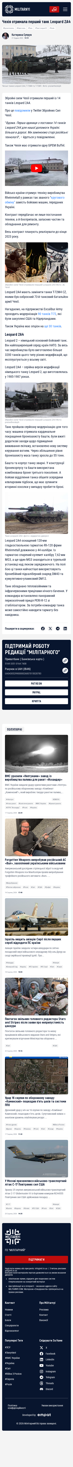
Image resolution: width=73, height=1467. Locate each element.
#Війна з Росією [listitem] (13, 1373)
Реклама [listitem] (44, 1309)
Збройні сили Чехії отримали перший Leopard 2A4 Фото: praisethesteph (33, 421)
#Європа (17, 1129)
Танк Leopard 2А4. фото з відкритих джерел (27, 536)
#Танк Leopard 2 (41, 28)
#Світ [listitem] (8, 1368)
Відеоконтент (12, 1330)
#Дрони (9, 1129)
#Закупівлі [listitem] (10, 1352)
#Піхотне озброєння (13, 887)
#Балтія (9, 1208)
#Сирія (59, 967)
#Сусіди (51, 1129)
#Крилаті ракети (55, 803)
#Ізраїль (23, 967)
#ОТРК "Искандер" (13, 807)
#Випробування (11, 883)
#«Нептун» (9, 799)
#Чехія (52, 28)
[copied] (65, 660)
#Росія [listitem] (8, 1384)
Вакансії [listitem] (43, 1320)
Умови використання (52, 1405)
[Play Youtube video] (36, 168)
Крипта (36, 701)
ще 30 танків (52, 326)
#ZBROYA (56, 799)
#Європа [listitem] (9, 1379)
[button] (64, 9)
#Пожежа (27, 1129)
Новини (9, 1309)
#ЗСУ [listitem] (7, 1347)
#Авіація (56, 963)
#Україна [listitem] (9, 1363)
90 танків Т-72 (47, 314)
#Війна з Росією (58, 1125)
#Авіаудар (9, 963)
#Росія (24, 807)
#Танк (30, 28)
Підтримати (36, 1259)
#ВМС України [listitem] (12, 1357)
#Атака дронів (11, 1125)
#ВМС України (41, 803)
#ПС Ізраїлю (33, 967)
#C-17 (8, 1204)
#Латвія (26, 1208)
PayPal (36, 692)
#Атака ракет (11, 803)
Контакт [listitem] (43, 1314)
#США (40, 887)
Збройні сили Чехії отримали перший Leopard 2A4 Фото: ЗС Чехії (35, 286)
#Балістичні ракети (26, 803)
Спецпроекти (12, 1325)
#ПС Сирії (44, 967)
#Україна (33, 807)
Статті (8, 1314)
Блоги (8, 1320)
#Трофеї (47, 887)
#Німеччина (21, 28)
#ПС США (35, 1208)
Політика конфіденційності (17, 1406)
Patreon (36, 683)
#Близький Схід (11, 967)
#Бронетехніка (8, 28)
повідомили (22, 110)
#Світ (33, 887)
